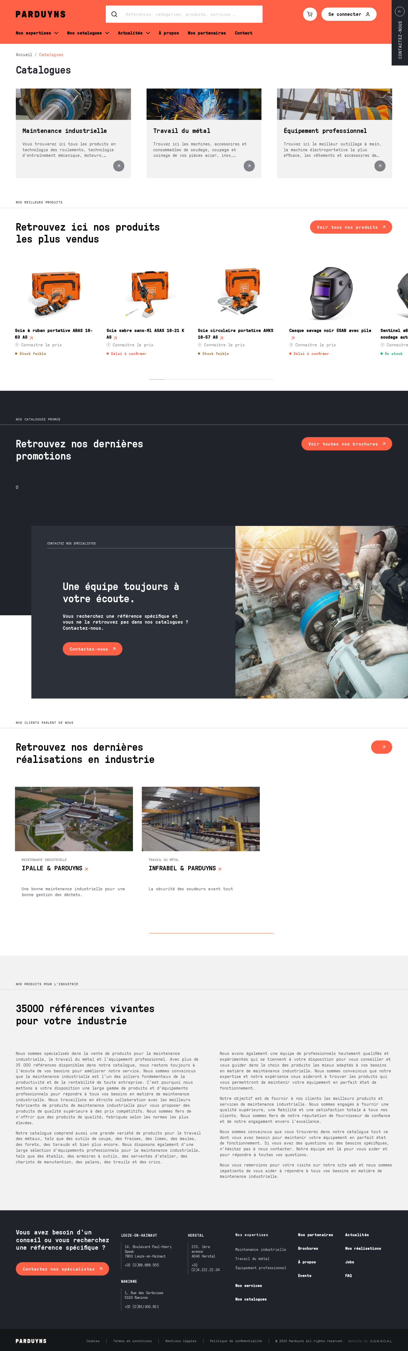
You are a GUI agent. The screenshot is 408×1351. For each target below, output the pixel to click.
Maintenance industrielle (260, 1249)
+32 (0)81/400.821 (142, 1306)
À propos (307, 1261)
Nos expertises (251, 1234)
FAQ (348, 1275)
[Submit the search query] (115, 14)
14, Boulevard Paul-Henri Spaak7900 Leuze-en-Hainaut (148, 1251)
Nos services (248, 1285)
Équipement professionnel (260, 1267)
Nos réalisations (363, 1248)
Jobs (349, 1261)
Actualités (357, 1234)
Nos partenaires (315, 1234)
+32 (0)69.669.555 (142, 1264)
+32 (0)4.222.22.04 (206, 1267)
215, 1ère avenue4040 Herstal (203, 1251)
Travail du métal (252, 1258)
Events (304, 1275)
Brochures (308, 1248)
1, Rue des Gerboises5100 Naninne (144, 1295)
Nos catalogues (251, 1299)
